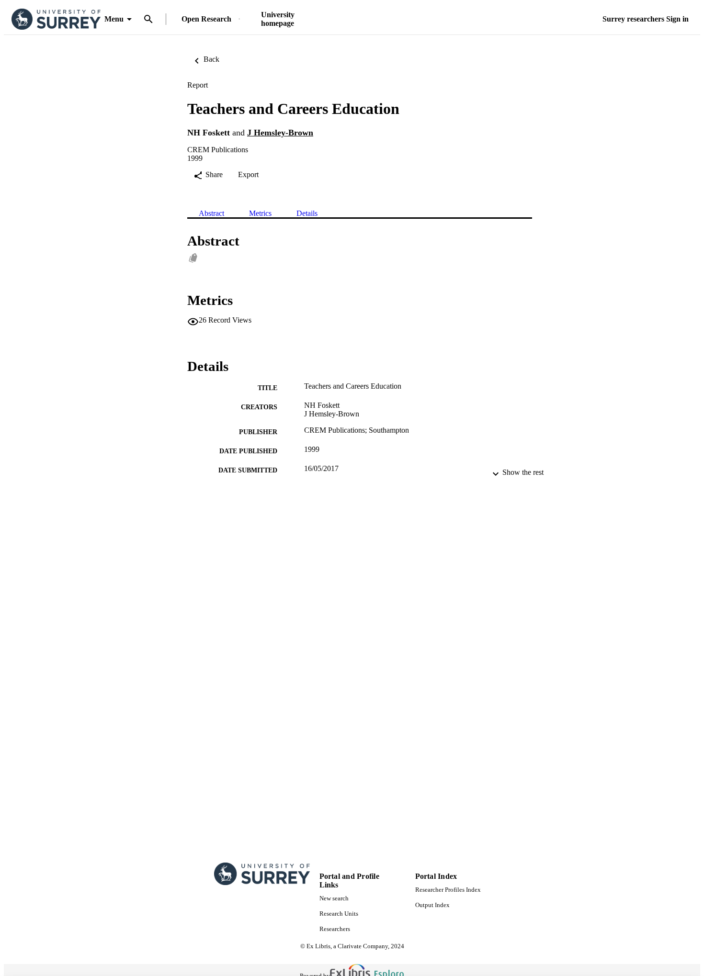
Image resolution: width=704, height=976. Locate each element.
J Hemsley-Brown (280, 132)
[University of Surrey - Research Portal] (56, 19)
